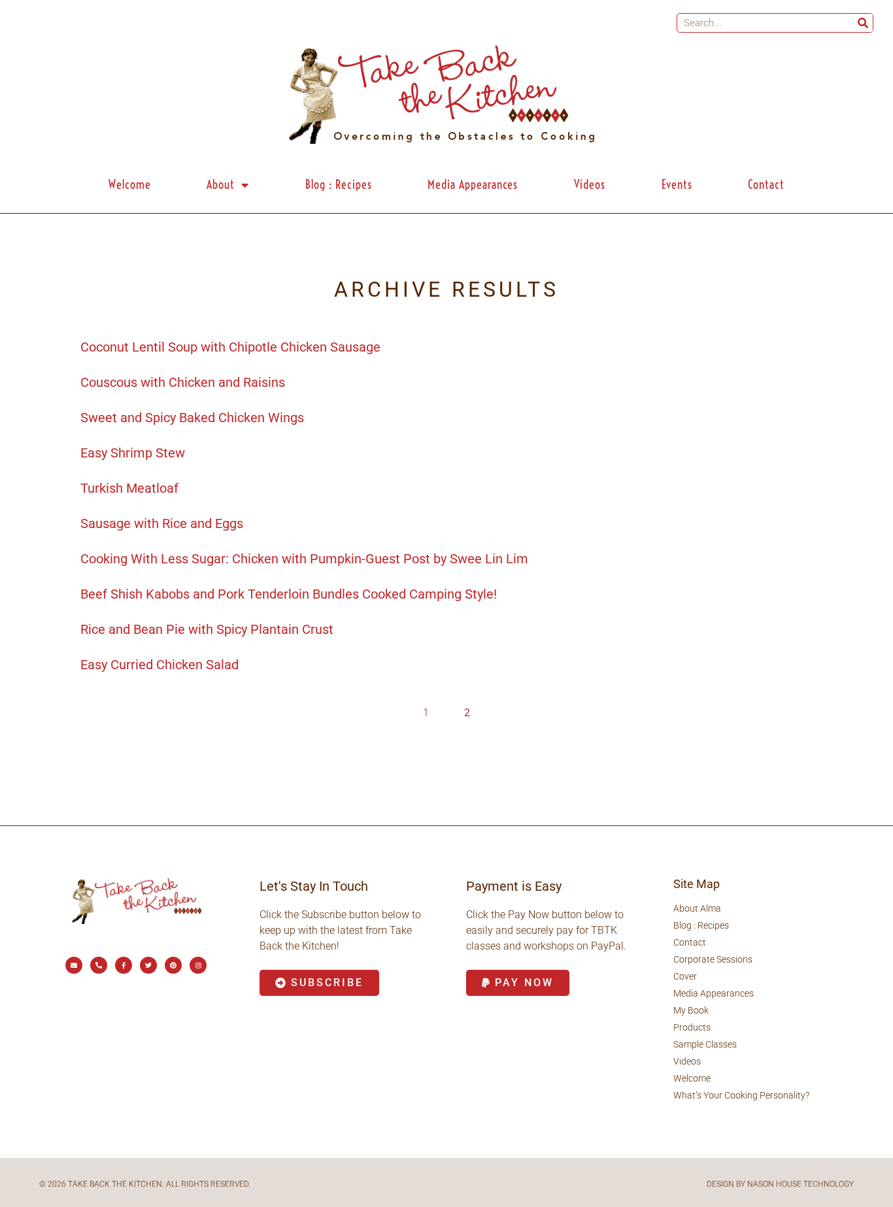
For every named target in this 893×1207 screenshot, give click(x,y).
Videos (589, 184)
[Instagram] (198, 965)
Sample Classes (705, 1044)
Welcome (130, 184)
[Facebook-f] (123, 965)
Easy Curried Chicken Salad (159, 664)
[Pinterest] (173, 965)
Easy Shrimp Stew (132, 453)
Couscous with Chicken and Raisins (182, 382)
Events (677, 184)
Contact (766, 184)
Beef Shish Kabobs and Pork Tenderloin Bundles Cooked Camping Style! (288, 594)
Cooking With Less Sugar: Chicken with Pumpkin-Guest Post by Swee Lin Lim (304, 559)
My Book (691, 1010)
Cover (685, 976)
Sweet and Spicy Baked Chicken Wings (192, 417)
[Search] (863, 23)
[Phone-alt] (98, 965)
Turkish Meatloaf (129, 488)
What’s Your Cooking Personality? (741, 1095)
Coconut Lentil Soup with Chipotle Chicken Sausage (230, 347)
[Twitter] (148, 965)
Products (692, 1027)
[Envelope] (73, 965)
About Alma (697, 908)
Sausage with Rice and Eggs (161, 523)
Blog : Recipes (338, 184)
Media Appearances (473, 184)
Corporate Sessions (712, 959)
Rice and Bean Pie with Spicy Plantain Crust (206, 629)
